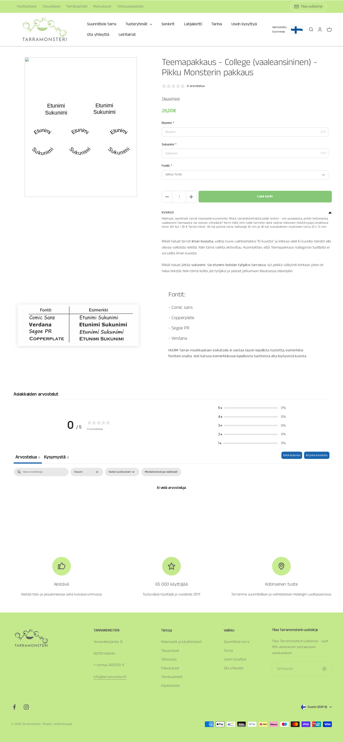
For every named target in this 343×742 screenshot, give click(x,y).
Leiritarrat (127, 35)
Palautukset (170, 668)
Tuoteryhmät (136, 24)
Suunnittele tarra (101, 24)
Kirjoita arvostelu (317, 455)
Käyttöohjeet (27, 6)
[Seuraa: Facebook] (14, 707)
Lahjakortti (193, 24)
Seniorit (168, 24)
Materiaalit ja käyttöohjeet (181, 642)
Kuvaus (168, 212)
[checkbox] (161, 472)
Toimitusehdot (77, 6)
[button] (252, 408)
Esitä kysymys (291, 455)
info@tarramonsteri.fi (110, 677)
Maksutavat (102, 6)
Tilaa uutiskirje (311, 6)
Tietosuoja (169, 659)
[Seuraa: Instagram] (26, 707)
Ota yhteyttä (98, 35)
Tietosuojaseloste (130, 6)
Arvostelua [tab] (27, 457)
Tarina (216, 24)
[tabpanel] (171, 504)
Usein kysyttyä (244, 24)
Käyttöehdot (170, 685)
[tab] (56, 458)
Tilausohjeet (51, 6)
